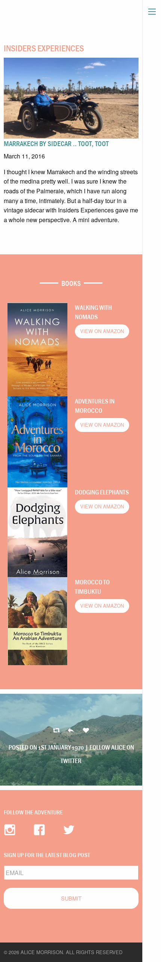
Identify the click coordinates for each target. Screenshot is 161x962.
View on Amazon (102, 331)
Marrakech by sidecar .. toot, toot (56, 143)
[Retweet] (71, 731)
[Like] (85, 731)
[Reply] (56, 731)
